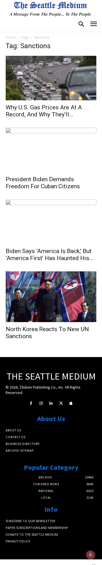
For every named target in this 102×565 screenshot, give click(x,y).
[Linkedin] (50, 403)
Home (11, 37)
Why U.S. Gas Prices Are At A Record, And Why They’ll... (44, 111)
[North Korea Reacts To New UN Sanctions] (51, 296)
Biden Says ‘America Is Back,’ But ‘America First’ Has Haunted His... (50, 255)
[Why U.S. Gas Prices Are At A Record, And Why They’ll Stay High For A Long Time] (51, 78)
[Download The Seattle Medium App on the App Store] (71, 403)
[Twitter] (61, 403)
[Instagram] (40, 403)
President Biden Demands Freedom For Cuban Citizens (43, 183)
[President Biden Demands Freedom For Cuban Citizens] (51, 150)
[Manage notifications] (90, 554)
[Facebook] (31, 403)
